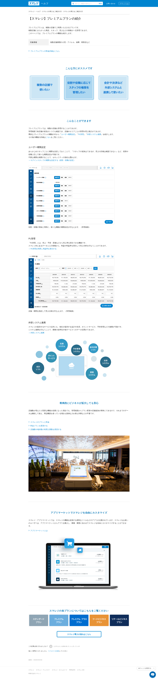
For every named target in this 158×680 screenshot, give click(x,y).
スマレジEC (80, 670)
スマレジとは (124, 3)
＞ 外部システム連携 (36, 333)
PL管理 (81, 134)
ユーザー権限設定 (68, 134)
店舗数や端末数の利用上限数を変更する (45, 429)
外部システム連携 (94, 134)
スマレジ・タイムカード (59, 670)
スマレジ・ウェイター (43, 670)
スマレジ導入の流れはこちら (79, 634)
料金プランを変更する (39, 426)
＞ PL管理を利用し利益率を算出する (42, 249)
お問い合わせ (110, 3)
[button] (50, 646)
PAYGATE (72, 670)
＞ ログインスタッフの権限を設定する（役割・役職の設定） (51, 160)
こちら (48, 137)
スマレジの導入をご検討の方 (52, 11)
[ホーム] (38, 3)
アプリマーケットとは (39, 530)
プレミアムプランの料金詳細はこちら (45, 51)
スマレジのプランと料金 (39, 422)
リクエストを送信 (53, 651)
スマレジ (31, 670)
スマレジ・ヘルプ (34, 11)
